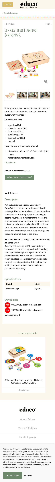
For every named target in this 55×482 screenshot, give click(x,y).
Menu (8, 4)
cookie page (8, 467)
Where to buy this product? (19, 177)
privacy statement (23, 467)
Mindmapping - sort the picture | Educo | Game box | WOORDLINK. (23, 381)
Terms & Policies (27, 428)
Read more (11, 162)
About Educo (27, 419)
